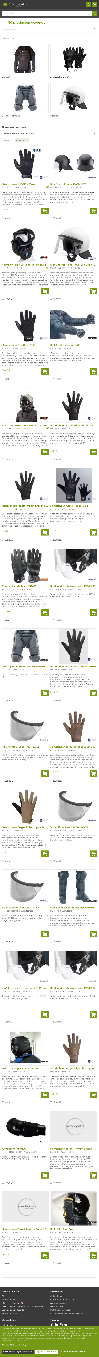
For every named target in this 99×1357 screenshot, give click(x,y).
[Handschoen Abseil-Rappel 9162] (73, 485)
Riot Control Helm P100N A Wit (69, 184)
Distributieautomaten (60, 1310)
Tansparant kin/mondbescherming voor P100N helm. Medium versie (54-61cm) (72, 595)
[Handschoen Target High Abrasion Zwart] (73, 404)
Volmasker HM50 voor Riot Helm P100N (25, 425)
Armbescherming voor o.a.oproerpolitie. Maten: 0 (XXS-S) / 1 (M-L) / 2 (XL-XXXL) (24, 1158)
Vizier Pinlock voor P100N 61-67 (20, 907)
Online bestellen (58, 1296)
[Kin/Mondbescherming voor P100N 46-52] (25, 967)
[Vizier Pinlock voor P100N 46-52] (73, 806)
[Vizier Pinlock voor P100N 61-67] (25, 886)
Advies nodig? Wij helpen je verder (66, 1313)
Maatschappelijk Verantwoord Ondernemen (23, 1306)
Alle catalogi (22, 140)
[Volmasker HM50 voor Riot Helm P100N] (25, 404)
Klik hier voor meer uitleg (14, 1344)
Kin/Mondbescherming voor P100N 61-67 (74, 988)
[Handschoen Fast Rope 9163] (25, 324)
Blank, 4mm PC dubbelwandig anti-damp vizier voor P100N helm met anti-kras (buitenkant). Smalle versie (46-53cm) (73, 837)
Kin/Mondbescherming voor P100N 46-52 (26, 988)
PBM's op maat (9, 1325)
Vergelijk (9, 218)
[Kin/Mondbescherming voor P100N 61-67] (73, 967)
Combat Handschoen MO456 (19, 586)
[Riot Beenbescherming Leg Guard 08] (73, 886)
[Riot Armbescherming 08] (73, 324)
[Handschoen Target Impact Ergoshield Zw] (25, 485)
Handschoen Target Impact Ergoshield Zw (27, 505)
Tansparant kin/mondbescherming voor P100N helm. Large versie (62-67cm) (72, 997)
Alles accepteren (48, 1351)
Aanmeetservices (58, 1303)
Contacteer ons (9, 1299)
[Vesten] (25, 61)
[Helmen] (73, 100)
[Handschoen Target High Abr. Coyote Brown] (73, 1047)
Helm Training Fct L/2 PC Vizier (20, 1068)
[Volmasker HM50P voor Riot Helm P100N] (25, 244)
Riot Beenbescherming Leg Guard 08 (72, 907)
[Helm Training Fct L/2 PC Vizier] (25, 1047)
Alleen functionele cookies (73, 1351)
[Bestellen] (45, 211)
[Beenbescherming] (25, 100)
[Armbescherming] (73, 61)
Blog (4, 1296)
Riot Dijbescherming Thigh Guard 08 (23, 666)
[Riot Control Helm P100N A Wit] (73, 163)
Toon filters (8, 38)
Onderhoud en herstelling (62, 1299)
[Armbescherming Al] (25, 1128)
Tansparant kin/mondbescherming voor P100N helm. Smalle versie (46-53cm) (24, 997)
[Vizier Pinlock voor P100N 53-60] (25, 726)
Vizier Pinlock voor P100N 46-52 (69, 827)
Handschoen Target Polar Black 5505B (73, 666)
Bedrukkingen (57, 1306)
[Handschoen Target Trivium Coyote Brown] (25, 1208)
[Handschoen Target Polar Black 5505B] (73, 645)
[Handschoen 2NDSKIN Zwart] (25, 163)
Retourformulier (9, 1313)
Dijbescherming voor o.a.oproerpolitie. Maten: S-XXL (25, 675)
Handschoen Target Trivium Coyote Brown (27, 1229)
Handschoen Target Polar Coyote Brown (26, 827)
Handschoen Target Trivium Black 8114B (74, 1148)
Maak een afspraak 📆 (12, 1303)
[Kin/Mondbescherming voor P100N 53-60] (73, 565)
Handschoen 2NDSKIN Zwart (19, 184)
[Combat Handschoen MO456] (25, 565)
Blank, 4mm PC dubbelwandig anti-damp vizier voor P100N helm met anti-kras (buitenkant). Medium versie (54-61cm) (25, 757)
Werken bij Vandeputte (13, 1310)
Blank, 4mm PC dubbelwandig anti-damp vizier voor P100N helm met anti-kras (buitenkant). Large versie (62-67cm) (25, 918)
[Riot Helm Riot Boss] (73, 1208)
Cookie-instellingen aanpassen (17, 1351)
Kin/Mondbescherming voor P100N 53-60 (74, 586)
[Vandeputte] (18, 4)
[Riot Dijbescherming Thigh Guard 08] (25, 645)
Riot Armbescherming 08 (65, 345)
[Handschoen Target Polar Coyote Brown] (25, 806)
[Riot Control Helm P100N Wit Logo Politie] (73, 244)
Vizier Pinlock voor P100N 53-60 (21, 747)
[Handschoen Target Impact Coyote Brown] (73, 726)
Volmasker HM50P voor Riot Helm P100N (26, 264)
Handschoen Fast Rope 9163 (18, 345)
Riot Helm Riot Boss (62, 1229)
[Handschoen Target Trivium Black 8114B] (73, 1128)
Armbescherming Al (14, 1148)
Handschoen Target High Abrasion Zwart (74, 425)
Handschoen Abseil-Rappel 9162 (69, 505)
